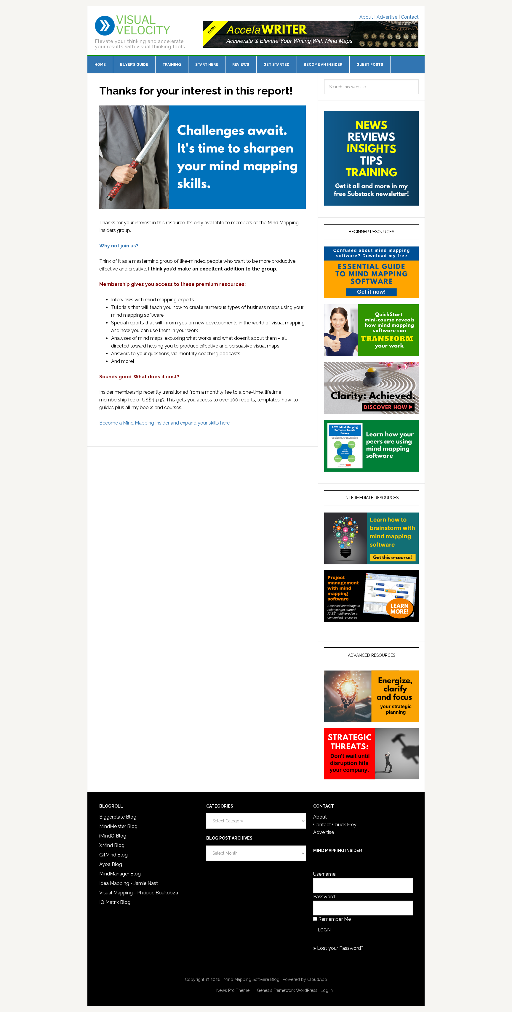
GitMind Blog (113, 855)
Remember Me (334, 919)
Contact (410, 17)
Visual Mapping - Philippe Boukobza (138, 893)
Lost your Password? (340, 948)
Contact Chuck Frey (334, 824)
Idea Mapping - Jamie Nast (128, 883)
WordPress (306, 990)
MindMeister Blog (118, 826)
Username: (324, 874)
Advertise (387, 17)
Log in (327, 990)
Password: (324, 896)
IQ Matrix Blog (114, 902)
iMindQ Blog (112, 836)
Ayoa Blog (110, 864)
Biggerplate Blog (117, 817)
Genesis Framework (276, 990)
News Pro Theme (232, 990)
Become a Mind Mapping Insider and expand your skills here (164, 423)
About (366, 17)
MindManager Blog (120, 874)
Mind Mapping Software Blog (132, 25)
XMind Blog (111, 845)
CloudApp (317, 979)
